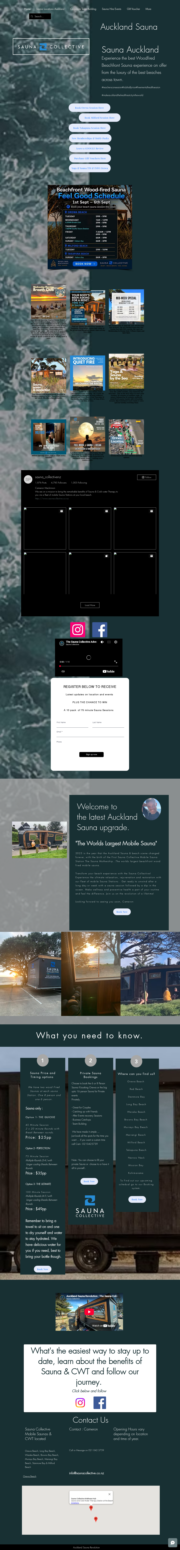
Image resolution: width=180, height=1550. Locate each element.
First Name (61, 722)
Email (59, 732)
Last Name (97, 722)
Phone (59, 742)
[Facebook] (99, 629)
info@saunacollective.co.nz (86, 1473)
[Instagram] (77, 629)
